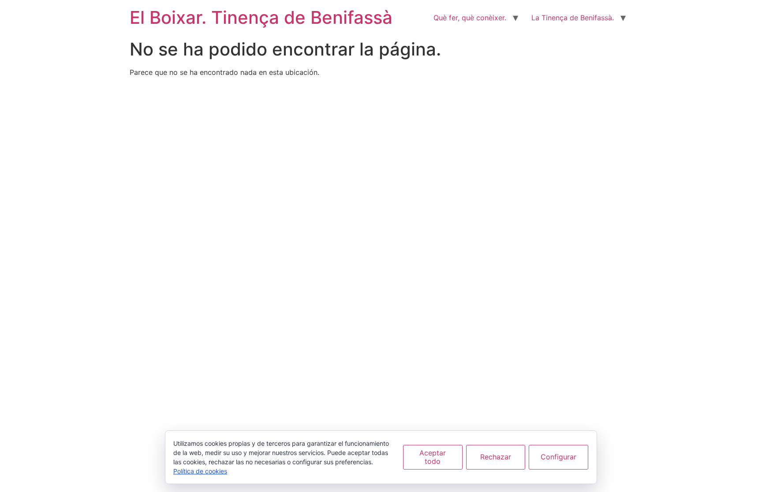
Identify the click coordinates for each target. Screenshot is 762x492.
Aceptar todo (432, 457)
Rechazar (495, 456)
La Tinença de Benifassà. (572, 17)
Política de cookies (200, 471)
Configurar (558, 456)
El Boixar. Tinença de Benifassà (261, 17)
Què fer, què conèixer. (469, 17)
